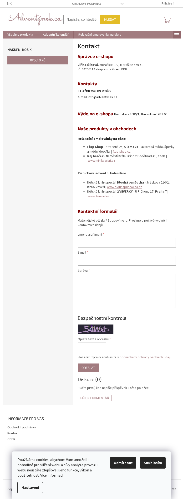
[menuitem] (20, 35)
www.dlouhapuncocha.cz (124, 187)
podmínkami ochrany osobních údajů (145, 357)
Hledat (110, 19)
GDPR (11, 439)
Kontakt (13, 433)
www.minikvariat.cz (101, 160)
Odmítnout (123, 462)
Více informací (51, 475)
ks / (37, 60)
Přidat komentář (94, 398)
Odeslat (88, 368)
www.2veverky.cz (100, 196)
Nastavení (30, 487)
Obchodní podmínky (86, 4)
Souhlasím (153, 462)
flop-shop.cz (122, 151)
